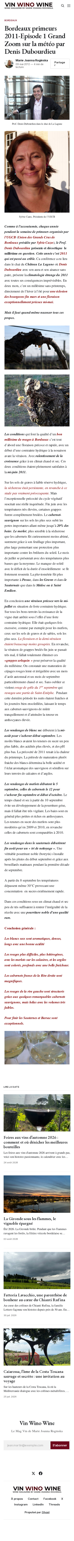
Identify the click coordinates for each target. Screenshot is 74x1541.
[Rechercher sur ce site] (63, 6)
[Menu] (69, 6)
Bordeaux (10, 20)
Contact (33, 1498)
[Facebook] (40, 1473)
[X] (33, 1473)
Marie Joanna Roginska (32, 60)
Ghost (46, 1512)
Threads (54, 1504)
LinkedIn (38, 1504)
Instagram (21, 1504)
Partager (59, 64)
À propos (17, 1498)
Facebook (49, 1498)
